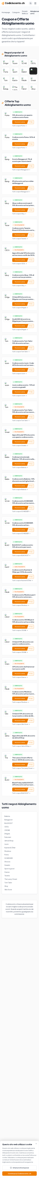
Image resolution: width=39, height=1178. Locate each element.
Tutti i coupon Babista (19, 467)
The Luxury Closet (10, 879)
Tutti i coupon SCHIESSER (20, 511)
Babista (7, 816)
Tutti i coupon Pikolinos (19, 605)
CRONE (7, 830)
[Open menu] (35, 3)
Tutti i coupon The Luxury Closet (22, 768)
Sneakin (7, 865)
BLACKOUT (8, 823)
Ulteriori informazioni (21, 1168)
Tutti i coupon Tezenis (19, 238)
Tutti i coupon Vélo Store (20, 724)
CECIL (6, 827)
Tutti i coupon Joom (18, 373)
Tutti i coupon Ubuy (18, 214)
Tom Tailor (8, 883)
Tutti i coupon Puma (18, 126)
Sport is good (9, 869)
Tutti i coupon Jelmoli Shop (21, 746)
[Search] (30, 3)
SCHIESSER (8, 858)
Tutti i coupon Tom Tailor (20, 351)
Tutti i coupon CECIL (18, 263)
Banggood (8, 820)
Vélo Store (8, 890)
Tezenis (7, 876)
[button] (19, 119)
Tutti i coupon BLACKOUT (20, 555)
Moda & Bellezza (25, 12)
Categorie (16, 12)
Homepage (6, 12)
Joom (6, 844)
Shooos (7, 862)
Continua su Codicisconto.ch (19, 1174)
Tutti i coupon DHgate (19, 307)
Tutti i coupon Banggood (20, 170)
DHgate (7, 834)
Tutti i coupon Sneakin (19, 445)
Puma (6, 855)
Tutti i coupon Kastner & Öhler (21, 580)
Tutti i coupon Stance (19, 677)
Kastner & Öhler (9, 848)
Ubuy (6, 886)
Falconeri (7, 837)
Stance (7, 872)
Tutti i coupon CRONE (19, 630)
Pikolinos (7, 851)
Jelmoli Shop (8, 841)
